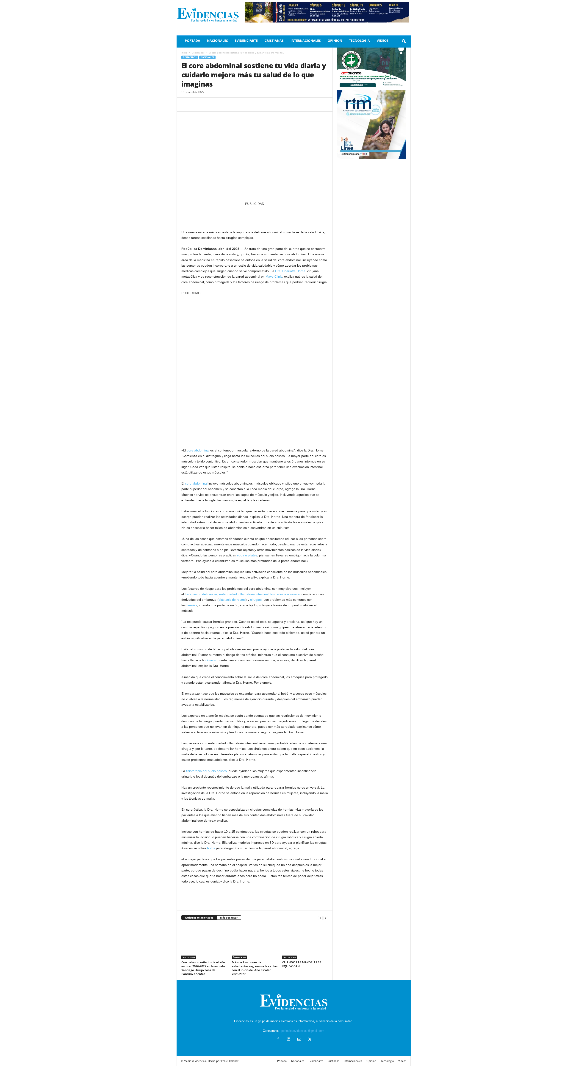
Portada (192, 40)
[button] (404, 42)
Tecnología (359, 40)
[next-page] (326, 917)
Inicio (184, 52)
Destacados (198, 52)
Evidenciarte (246, 40)
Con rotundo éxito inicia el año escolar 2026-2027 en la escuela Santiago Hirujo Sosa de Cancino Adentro (203, 968)
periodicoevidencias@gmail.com (302, 1030)
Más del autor (229, 917)
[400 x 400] (254, 369)
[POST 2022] (254, 215)
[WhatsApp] (217, 104)
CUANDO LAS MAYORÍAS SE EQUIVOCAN (301, 964)
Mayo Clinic (274, 276)
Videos (382, 40)
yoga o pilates (247, 555)
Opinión (335, 40)
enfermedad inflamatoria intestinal (244, 594)
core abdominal (198, 450)
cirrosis (210, 660)
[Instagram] (288, 1039)
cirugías (256, 599)
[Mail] (299, 1039)
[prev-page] (320, 917)
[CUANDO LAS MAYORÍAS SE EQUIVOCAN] (305, 942)
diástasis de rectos (232, 599)
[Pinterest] (207, 104)
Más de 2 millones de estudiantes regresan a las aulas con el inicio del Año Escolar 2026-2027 (254, 968)
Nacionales (217, 40)
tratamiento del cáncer (201, 594)
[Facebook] (186, 104)
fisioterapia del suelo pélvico (206, 771)
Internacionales (306, 40)
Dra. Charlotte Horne (290, 271)
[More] (228, 104)
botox (211, 848)
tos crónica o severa (285, 594)
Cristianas (274, 40)
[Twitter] (196, 104)
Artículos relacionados (199, 917)
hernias (191, 605)
